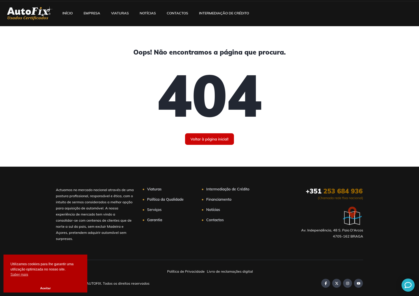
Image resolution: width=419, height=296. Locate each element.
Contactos (215, 219)
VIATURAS (120, 13)
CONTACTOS (177, 13)
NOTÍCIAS (148, 13)
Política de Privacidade (186, 271)
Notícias (213, 209)
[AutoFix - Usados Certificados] (30, 13)
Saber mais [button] (19, 274)
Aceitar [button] (45, 288)
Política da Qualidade (165, 199)
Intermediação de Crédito (227, 189)
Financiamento (219, 199)
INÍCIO (67, 13)
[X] (336, 283)
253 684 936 (334, 191)
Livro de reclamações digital (230, 271)
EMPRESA (92, 13)
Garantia (154, 219)
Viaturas (154, 189)
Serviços (154, 209)
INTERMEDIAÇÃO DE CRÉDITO (224, 13)
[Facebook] (325, 283)
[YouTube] (358, 283)
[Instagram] (347, 283)
